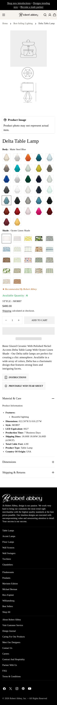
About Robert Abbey (11, 619)
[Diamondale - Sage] (39, 260)
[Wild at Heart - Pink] (17, 238)
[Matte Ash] (6, 190)
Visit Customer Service (12, 625)
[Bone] (6, 157)
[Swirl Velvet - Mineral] (6, 249)
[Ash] (49, 168)
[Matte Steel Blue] (6, 200)
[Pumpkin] (28, 157)
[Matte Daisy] (17, 190)
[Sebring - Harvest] (17, 271)
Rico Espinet (8, 595)
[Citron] (39, 168)
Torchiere (6, 559)
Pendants (6, 578)
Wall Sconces (8, 547)
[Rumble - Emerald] (28, 271)
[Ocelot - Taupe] (49, 260)
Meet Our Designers (11, 642)
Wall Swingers (8, 553)
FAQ (4, 671)
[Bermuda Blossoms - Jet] (39, 238)
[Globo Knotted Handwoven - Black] (28, 249)
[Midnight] (39, 179)
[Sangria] (49, 211)
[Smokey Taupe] (6, 168)
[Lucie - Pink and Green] (17, 249)
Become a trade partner (31, 7)
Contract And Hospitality (13, 659)
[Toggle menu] (3, 15)
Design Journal (9, 631)
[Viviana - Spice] (6, 260)
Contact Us (7, 648)
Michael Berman (9, 589)
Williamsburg (8, 601)
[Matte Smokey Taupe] (28, 200)
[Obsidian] (49, 200)
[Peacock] (39, 157)
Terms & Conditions (11, 676)
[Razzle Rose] (39, 211)
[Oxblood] (6, 211)
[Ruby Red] (17, 211)
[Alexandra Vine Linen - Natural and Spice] (39, 249)
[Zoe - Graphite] (49, 238)
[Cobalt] (6, 179)
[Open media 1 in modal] (40, 73)
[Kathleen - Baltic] (49, 271)
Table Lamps (8, 530)
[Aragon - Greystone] (39, 271)
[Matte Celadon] (49, 179)
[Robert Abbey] (28, 15)
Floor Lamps (8, 542)
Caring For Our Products (13, 637)
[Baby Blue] (49, 157)
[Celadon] (28, 168)
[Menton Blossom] (28, 260)
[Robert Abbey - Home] (22, 498)
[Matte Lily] (28, 190)
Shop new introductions (19, 3)
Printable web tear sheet (26, 386)
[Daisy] (17, 179)
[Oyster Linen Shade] (6, 238)
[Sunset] (17, 222)
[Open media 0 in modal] (40, 36)
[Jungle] (28, 179)
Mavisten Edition (10, 583)
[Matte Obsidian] (17, 200)
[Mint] (49, 190)
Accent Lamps (8, 536)
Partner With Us (9, 665)
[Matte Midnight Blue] (39, 190)
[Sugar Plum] (6, 222)
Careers (5, 654)
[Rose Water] (28, 211)
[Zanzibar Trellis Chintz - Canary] (28, 238)
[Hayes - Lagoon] (49, 249)
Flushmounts (8, 572)
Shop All (6, 612)
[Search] (45, 15)
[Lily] (17, 157)
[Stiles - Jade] (6, 271)
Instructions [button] (17, 377)
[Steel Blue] (39, 200)
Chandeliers (7, 565)
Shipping (6, 310)
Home (5, 23)
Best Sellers (7, 606)
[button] (28, 331)
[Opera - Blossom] (6, 281)
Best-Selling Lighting (23, 23)
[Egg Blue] (17, 168)
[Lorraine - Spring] (17, 260)
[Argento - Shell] (17, 281)
